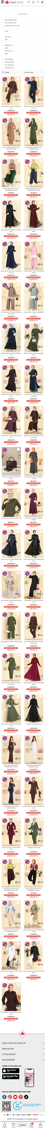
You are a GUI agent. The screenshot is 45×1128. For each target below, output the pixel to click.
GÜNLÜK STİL (9, 51)
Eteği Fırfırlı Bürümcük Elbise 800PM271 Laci (11, 354)
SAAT (6, 39)
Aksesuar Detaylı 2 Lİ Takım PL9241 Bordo (11, 848)
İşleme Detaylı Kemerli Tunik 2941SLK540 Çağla (33, 930)
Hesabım (40, 1127)
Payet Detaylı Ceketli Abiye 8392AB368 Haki (11, 724)
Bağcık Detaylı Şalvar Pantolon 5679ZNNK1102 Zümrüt (11, 189)
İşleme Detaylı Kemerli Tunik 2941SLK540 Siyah (33, 971)
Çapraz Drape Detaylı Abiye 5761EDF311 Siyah (11, 230)
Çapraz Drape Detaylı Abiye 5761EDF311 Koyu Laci (11, 271)
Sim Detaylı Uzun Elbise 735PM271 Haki (11, 518)
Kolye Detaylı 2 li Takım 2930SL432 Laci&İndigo (34, 395)
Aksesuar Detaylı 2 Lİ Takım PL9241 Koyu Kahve (33, 807)
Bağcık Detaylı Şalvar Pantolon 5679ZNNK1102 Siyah (34, 889)
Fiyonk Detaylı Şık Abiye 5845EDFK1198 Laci (11, 560)
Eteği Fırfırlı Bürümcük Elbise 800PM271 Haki (34, 354)
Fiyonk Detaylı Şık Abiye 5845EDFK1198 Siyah (33, 560)
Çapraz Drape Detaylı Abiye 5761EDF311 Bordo (33, 230)
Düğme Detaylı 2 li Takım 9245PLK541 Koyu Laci (34, 107)
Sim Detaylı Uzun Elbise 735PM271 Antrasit (34, 477)
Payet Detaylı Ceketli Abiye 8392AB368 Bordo (34, 683)
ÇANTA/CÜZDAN (9, 62)
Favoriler (13, 1127)
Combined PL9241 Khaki (33, 847)
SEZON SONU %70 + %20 (12, 25)
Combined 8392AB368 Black (33, 724)
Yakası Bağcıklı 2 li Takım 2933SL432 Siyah (33, 601)
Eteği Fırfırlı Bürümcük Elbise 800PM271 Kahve (11, 395)
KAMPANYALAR (9, 67)
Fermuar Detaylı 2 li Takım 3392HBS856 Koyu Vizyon (11, 313)
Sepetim (31, 1125)
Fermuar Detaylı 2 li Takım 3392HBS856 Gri (34, 313)
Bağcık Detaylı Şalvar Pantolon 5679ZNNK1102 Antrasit (34, 189)
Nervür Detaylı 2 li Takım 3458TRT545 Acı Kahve (11, 1013)
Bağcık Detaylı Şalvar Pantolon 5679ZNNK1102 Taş (11, 930)
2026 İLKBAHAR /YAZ (10, 22)
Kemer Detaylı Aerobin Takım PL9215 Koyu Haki (11, 683)
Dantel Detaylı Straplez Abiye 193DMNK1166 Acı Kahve (11, 766)
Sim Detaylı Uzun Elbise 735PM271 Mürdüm (34, 518)
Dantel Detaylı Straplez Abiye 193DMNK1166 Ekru (33, 766)
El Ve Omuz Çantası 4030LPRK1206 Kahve (11, 477)
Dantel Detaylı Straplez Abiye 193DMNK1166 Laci (11, 807)
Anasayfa (4, 1127)
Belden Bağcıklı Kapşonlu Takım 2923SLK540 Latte (11, 148)
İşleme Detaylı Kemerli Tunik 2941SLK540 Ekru (11, 971)
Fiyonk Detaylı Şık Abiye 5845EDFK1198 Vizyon (11, 601)
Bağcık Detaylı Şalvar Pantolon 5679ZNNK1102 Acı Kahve (11, 889)
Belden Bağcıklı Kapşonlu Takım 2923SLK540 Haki (34, 148)
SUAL (6, 53)
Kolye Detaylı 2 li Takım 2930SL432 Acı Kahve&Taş (34, 436)
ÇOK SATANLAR (9, 65)
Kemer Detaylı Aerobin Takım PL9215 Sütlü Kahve (33, 642)
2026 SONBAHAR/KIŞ (11, 20)
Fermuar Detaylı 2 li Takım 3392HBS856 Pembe (34, 271)
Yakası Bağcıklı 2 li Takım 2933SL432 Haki (11, 641)
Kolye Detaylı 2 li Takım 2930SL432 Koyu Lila (11, 436)
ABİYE (6, 48)
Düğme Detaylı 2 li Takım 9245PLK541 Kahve (11, 107)
